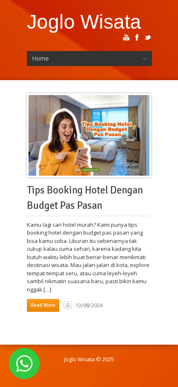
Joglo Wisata (84, 22)
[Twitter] (147, 37)
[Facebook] (137, 37)
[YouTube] (126, 37)
